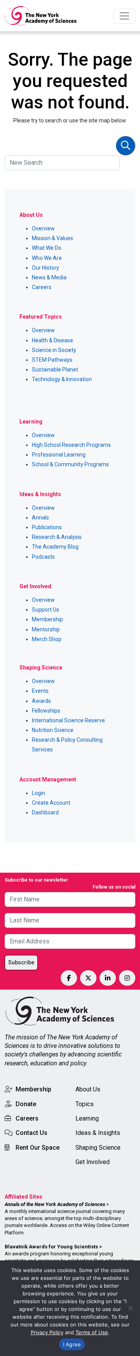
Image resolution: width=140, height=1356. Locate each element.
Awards (41, 701)
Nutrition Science (53, 730)
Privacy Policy (47, 1332)
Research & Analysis (57, 537)
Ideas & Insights (97, 1132)
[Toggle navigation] (124, 16)
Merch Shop (46, 639)
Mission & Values (52, 238)
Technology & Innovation (62, 379)
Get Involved (92, 1162)
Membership (47, 619)
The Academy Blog (55, 547)
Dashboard (45, 812)
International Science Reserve (68, 720)
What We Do (46, 248)
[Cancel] (130, 1308)
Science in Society (54, 350)
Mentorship (46, 629)
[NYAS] (41, 15)
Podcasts (43, 557)
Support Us (45, 610)
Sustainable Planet (55, 369)
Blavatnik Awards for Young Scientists (51, 1247)
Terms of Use (91, 1332)
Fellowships (46, 711)
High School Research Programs (71, 445)
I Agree (72, 1344)
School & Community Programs (70, 464)
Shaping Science (98, 1147)
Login (38, 793)
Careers (41, 287)
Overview (43, 228)
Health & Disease (52, 340)
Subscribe (21, 962)
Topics (84, 1104)
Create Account (51, 803)
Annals (40, 517)
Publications (47, 527)
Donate (26, 1104)
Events (40, 691)
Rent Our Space (38, 1147)
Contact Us (31, 1132)
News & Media (49, 277)
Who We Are (47, 258)
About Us (87, 1089)
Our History (45, 268)
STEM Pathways (52, 360)
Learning (87, 1118)
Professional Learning (59, 454)
